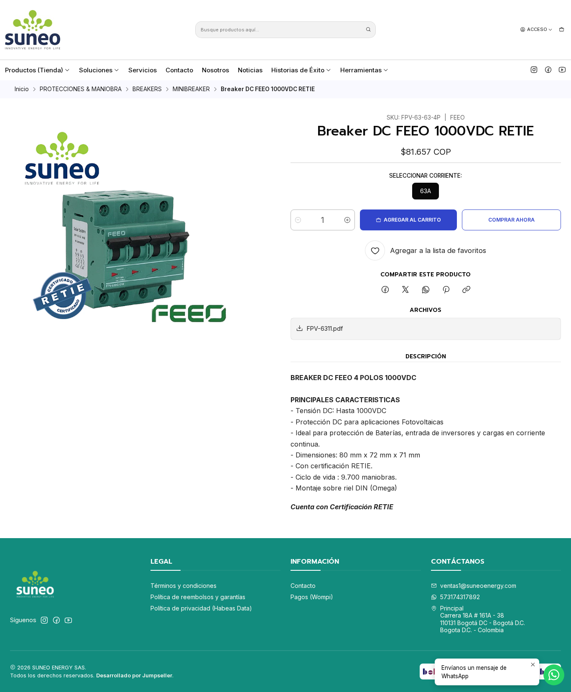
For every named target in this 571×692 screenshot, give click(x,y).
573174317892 (460, 596)
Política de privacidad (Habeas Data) (201, 608)
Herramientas (361, 70)
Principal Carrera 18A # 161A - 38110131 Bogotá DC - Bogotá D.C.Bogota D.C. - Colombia (482, 619)
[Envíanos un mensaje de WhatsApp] (553, 674)
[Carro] (561, 29)
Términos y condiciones (183, 585)
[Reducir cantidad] (298, 220)
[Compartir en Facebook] (385, 290)
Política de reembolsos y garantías (197, 596)
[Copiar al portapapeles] (466, 290)
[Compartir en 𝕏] (405, 290)
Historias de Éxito (297, 70)
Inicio (22, 89)
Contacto (179, 70)
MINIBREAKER (191, 89)
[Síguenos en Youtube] (562, 69)
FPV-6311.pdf (325, 328)
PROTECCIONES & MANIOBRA (81, 89)
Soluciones (95, 70)
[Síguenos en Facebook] (548, 69)
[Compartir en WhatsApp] (426, 290)
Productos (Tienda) (34, 70)
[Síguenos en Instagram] (534, 69)
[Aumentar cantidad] (347, 220)
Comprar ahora (511, 220)
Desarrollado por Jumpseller (134, 675)
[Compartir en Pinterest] (446, 290)
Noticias (250, 70)
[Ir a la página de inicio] (32, 29)
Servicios (142, 70)
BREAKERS (147, 89)
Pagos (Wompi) (312, 596)
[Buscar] (369, 29)
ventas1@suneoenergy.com (478, 585)
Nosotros (215, 70)
